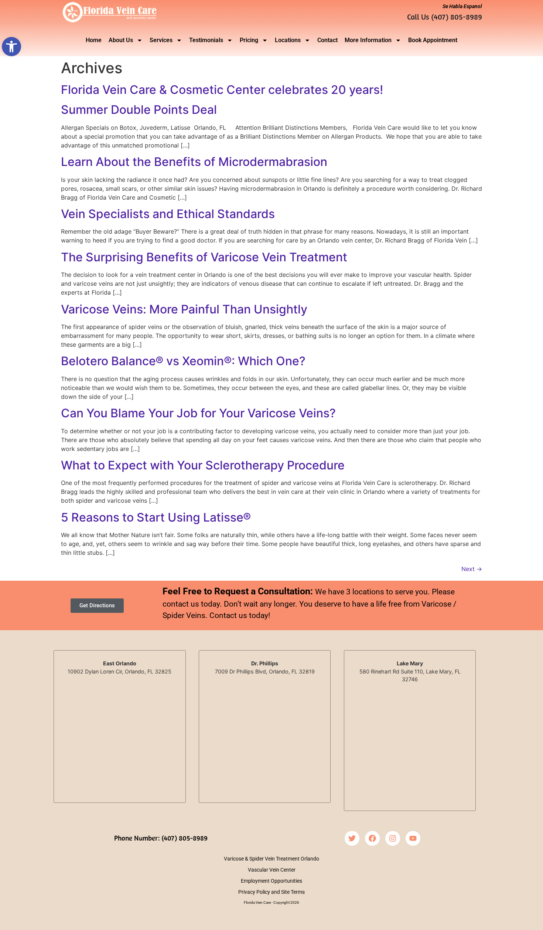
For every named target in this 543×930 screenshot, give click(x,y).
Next (471, 569)
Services (161, 40)
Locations (288, 40)
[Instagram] (392, 838)
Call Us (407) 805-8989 (444, 16)
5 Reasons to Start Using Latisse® (156, 517)
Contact (327, 40)
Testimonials (206, 40)
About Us (121, 40)
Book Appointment (432, 40)
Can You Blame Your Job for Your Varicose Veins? (198, 413)
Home (94, 40)
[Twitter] (352, 838)
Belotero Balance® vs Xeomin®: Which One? (183, 361)
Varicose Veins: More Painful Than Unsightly (184, 309)
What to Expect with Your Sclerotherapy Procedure (203, 465)
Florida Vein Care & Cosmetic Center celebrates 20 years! (222, 89)
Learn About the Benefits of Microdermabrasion (194, 162)
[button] (11, 46)
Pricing (249, 40)
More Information (368, 40)
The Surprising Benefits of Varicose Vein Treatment (204, 257)
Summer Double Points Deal (139, 109)
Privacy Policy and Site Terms (271, 892)
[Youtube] (413, 838)
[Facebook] (372, 838)
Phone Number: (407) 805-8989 (161, 838)
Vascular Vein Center (272, 870)
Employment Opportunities (271, 881)
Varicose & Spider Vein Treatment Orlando (271, 859)
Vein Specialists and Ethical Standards (168, 214)
